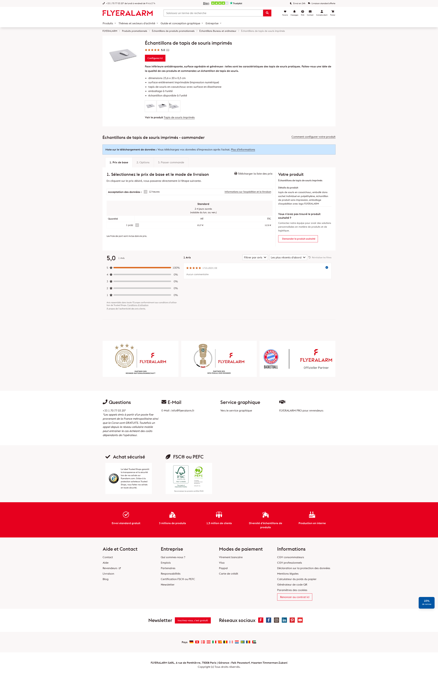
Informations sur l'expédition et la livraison (248, 191)
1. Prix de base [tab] (119, 162)
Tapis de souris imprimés (179, 117)
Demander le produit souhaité (298, 238)
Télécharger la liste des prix (255, 173)
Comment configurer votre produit (314, 136)
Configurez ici (155, 58)
